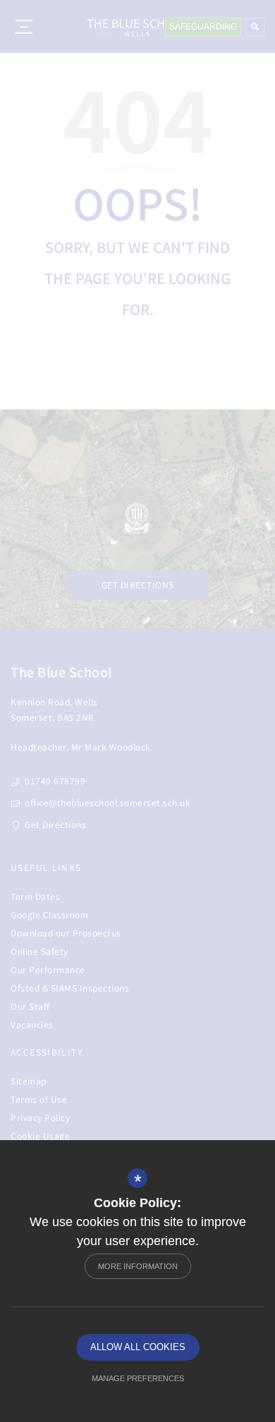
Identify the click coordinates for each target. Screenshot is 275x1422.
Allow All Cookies (137, 1347)
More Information (138, 1266)
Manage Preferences (138, 1378)
